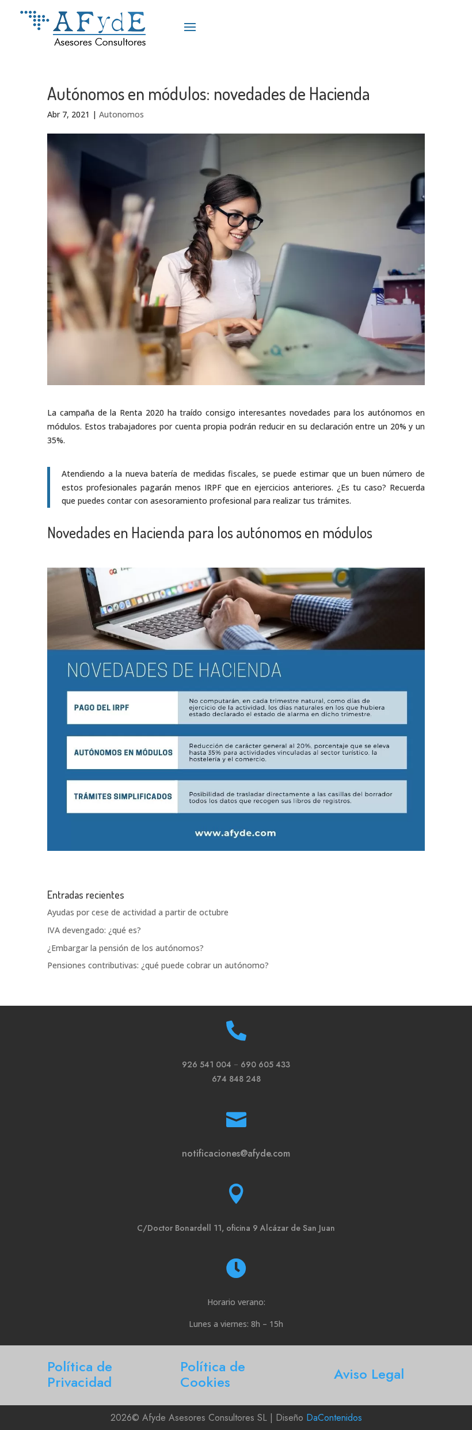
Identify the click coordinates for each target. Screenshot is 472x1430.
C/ (236, 1228)
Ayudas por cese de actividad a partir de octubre (138, 912)
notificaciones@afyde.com (236, 1153)
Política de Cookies (212, 1374)
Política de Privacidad (79, 1374)
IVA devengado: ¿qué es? (94, 930)
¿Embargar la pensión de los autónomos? (125, 947)
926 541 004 (206, 1064)
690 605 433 (265, 1064)
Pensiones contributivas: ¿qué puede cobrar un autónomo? (158, 965)
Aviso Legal (369, 1374)
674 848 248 (236, 1079)
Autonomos (121, 114)
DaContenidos (334, 1417)
